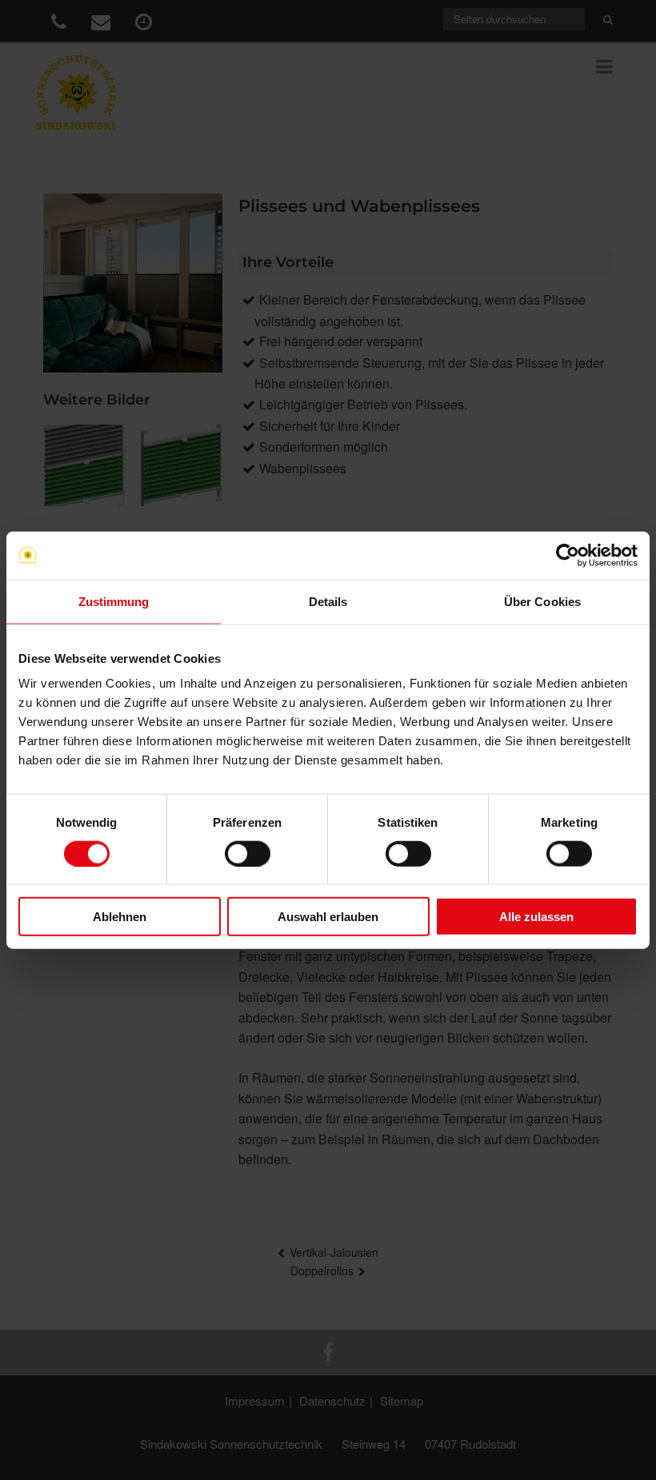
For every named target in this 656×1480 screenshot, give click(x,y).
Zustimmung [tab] (114, 601)
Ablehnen (119, 917)
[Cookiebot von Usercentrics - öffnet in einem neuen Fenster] (568, 555)
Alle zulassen (536, 917)
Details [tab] (328, 601)
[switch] (247, 853)
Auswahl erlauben (328, 917)
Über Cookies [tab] (542, 601)
